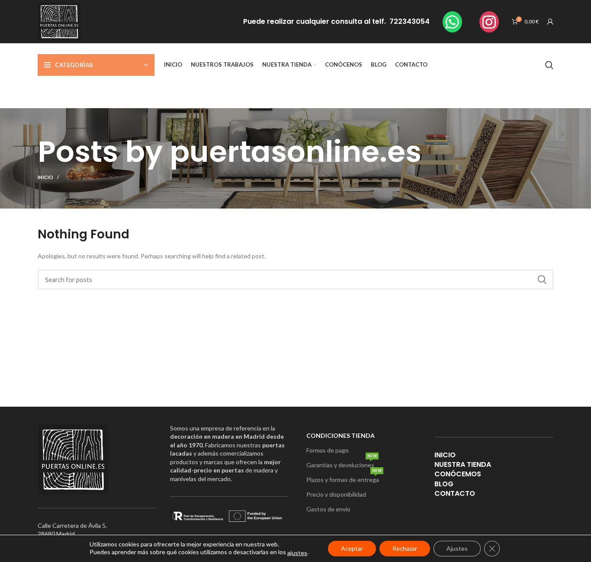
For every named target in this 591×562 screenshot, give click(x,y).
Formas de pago (327, 450)
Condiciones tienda (340, 435)
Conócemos (457, 474)
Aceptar (352, 548)
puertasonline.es (295, 151)
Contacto (454, 493)
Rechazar (404, 548)
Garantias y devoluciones (341, 463)
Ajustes (457, 548)
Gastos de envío (328, 509)
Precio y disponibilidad (336, 494)
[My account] (550, 21)
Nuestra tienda (462, 464)
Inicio (46, 177)
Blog (443, 484)
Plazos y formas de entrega (344, 477)
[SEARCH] (541, 279)
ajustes (297, 552)
